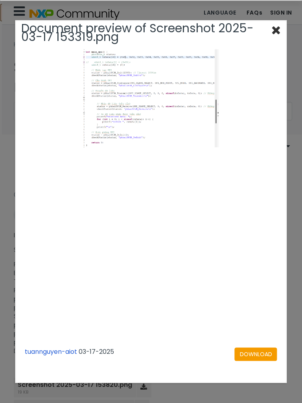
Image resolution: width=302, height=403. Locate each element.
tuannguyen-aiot (51, 351)
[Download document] (256, 354)
